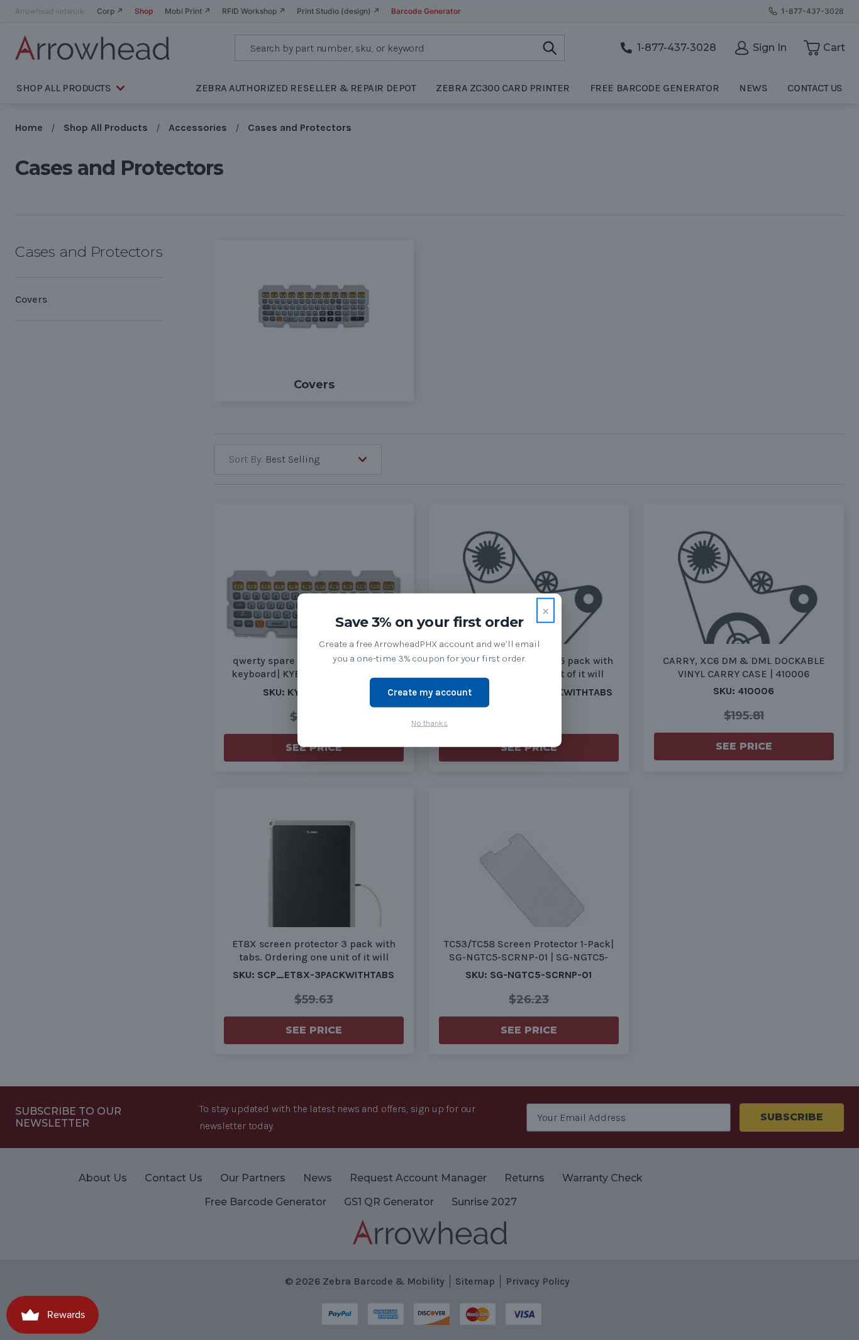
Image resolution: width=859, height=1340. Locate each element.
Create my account (429, 692)
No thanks (429, 722)
